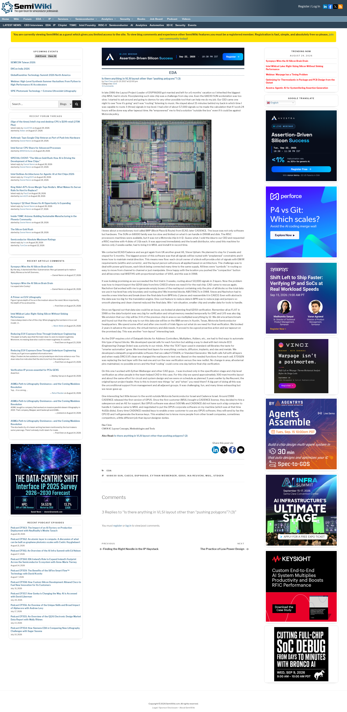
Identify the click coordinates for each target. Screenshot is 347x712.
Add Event (40, 56)
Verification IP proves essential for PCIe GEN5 (35, 370)
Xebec (22, 131)
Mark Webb (58, 326)
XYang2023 (28, 177)
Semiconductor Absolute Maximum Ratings (33, 239)
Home (5, 19)
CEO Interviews (33, 25)
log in (128, 525)
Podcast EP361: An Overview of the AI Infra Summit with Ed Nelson (46, 550)
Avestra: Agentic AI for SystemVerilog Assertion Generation (297, 88)
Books (141, 19)
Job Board (156, 19)
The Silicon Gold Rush (22, 229)
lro (24, 242)
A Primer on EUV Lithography (26, 297)
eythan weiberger (163, 475)
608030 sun (115, 475)
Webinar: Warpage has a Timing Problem (287, 74)
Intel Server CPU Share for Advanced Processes (36, 148)
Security (125, 19)
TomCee (23, 245)
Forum (27, 19)
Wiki (16, 19)
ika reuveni (195, 475)
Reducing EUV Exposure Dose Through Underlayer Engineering (43, 334)
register (117, 525)
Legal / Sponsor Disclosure (165, 707)
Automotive (157, 25)
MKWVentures (26, 151)
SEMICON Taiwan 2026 (23, 62)
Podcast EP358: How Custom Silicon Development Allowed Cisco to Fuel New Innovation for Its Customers (46, 584)
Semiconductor (84, 19)
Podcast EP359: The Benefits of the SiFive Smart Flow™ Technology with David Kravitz (40, 572)
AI (131, 25)
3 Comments (108, 86)
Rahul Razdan (58, 393)
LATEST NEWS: (12, 25)
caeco (129, 475)
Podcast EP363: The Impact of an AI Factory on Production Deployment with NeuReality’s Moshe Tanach (41, 529)
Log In (316, 6)
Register (304, 6)
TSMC (73, 25)
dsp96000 (142, 475)
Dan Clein (108, 81)
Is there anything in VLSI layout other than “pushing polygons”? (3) (141, 78)
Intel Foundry (87, 25)
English (274, 102)
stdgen (218, 475)
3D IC (169, 25)
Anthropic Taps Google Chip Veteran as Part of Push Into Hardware (45, 137)
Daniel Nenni (25, 141)
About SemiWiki (187, 707)
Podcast (172, 19)
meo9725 (27, 128)
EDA (38, 19)
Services (63, 19)
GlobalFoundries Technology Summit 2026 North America (40, 75)
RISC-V (102, 25)
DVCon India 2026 (20, 68)
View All (52, 56)
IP (49, 19)
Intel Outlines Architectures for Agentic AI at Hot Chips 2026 (42, 174)
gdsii (182, 475)
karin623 (24, 196)
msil (208, 475)
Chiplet (62, 25)
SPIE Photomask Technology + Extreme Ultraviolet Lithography (43, 91)
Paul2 (26, 193)
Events (192, 25)
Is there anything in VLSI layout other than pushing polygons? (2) (151, 435)
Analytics (107, 19)
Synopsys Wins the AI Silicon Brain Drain (32, 266)
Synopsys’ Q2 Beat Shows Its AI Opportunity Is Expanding (41, 203)
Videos (186, 19)
